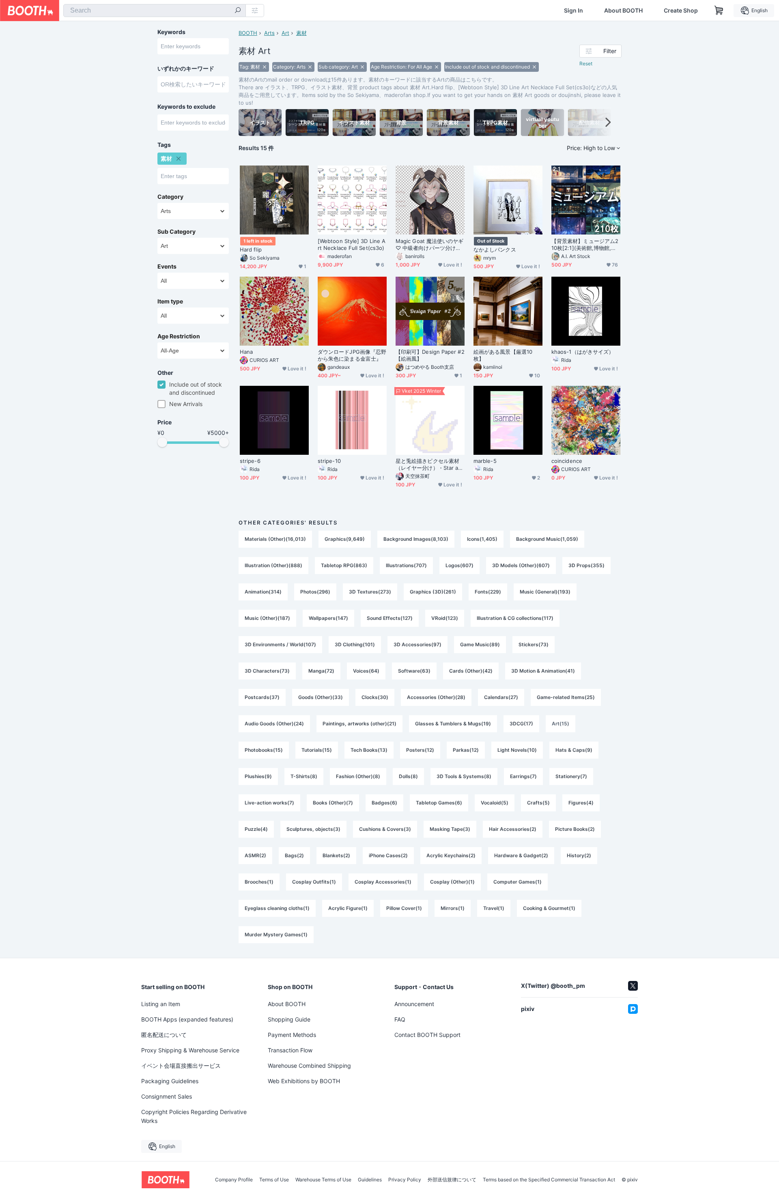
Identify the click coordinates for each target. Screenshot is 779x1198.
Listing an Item (160, 1003)
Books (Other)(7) (333, 803)
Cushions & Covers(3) (385, 829)
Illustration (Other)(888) (273, 565)
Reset (585, 63)
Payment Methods (292, 1034)
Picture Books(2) (575, 829)
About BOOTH (623, 10)
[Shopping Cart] (719, 10)
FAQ (399, 1019)
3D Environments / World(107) (280, 644)
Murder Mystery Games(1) (276, 934)
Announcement (414, 1003)
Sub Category (176, 231)
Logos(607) (459, 565)
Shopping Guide (289, 1019)
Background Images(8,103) (415, 539)
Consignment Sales (166, 1096)
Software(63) (414, 671)
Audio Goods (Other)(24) (274, 724)
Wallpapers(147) (328, 618)
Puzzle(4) (256, 829)
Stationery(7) (571, 776)
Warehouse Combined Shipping (309, 1065)
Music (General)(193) (545, 592)
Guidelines (370, 1179)
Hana (246, 351)
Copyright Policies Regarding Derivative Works (194, 1116)
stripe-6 (250, 461)
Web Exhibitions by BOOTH (304, 1081)
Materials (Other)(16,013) (275, 539)
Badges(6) (384, 803)
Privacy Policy (404, 1179)
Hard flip (251, 249)
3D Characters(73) (267, 671)
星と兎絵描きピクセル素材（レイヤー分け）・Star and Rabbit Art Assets (428, 464)
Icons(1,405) (482, 539)
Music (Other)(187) (267, 618)
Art (285, 33)
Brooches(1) (259, 882)
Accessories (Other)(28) (436, 697)
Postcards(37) (262, 697)
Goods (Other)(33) (320, 697)
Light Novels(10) (517, 750)
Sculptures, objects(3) (313, 829)
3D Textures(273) (370, 592)
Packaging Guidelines (169, 1081)
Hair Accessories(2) (512, 829)
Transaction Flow (290, 1050)
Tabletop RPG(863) (344, 565)
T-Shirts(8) (304, 776)
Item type (170, 301)
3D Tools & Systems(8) (464, 776)
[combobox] (154, 10)
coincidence (566, 461)
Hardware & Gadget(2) (521, 855)
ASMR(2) (255, 855)
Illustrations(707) (406, 565)
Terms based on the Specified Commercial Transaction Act (549, 1179)
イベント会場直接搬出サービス (181, 1065)
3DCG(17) (521, 724)
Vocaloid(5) (494, 803)
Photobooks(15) (264, 750)
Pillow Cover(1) (404, 908)
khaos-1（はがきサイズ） (582, 351)
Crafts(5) (538, 803)
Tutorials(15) (316, 750)
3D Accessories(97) (417, 644)
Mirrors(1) (453, 908)
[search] (238, 11)
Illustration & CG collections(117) (515, 618)
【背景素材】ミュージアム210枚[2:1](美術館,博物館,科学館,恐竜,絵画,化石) (584, 245)
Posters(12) (420, 750)
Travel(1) (493, 908)
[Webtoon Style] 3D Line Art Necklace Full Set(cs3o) (351, 244)
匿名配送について (164, 1034)
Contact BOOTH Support (427, 1034)
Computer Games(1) (517, 882)
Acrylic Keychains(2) (451, 855)
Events (166, 266)
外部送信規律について (452, 1179)
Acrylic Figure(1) (348, 908)
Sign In (573, 10)
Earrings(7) (523, 776)
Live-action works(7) (269, 803)
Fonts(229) (488, 592)
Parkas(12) (466, 750)
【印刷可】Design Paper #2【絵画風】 (430, 355)
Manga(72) (321, 671)
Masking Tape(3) (450, 829)
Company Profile (234, 1179)
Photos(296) (315, 592)
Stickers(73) (534, 644)
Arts (269, 33)
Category (170, 197)
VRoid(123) (444, 618)
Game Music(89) (480, 644)
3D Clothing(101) (355, 644)
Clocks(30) (375, 697)
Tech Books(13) (369, 750)
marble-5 (485, 461)
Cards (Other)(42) (471, 671)
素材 (301, 33)
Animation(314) (263, 592)
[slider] (162, 442)
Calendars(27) (501, 697)
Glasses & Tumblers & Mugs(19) (453, 724)
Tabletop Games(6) (439, 803)
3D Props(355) (586, 565)
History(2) (579, 855)
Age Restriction (178, 336)
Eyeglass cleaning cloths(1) (277, 908)
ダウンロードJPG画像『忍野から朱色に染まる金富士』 (352, 355)
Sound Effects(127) (390, 618)
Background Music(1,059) (547, 539)
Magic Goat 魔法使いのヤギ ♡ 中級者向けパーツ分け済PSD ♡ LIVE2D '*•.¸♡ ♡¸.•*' (430, 245)
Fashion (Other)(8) (358, 776)
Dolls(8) (408, 776)
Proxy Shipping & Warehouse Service (190, 1050)
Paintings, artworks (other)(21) (359, 724)
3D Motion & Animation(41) (543, 671)
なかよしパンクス (494, 249)
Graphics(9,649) (345, 539)
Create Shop (681, 10)
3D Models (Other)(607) (521, 565)
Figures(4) (581, 803)
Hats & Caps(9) (573, 750)
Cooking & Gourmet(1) (549, 908)
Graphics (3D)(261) (433, 592)
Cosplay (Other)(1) (452, 882)
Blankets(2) (336, 855)
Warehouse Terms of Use (323, 1179)
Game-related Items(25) (566, 697)
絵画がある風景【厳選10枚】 (502, 355)
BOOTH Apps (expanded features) (187, 1019)
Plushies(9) (258, 776)
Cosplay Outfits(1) (314, 882)
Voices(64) (366, 671)
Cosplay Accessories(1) (383, 882)
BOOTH (248, 33)
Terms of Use (274, 1179)
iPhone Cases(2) (388, 855)
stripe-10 (329, 461)
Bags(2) (294, 855)
